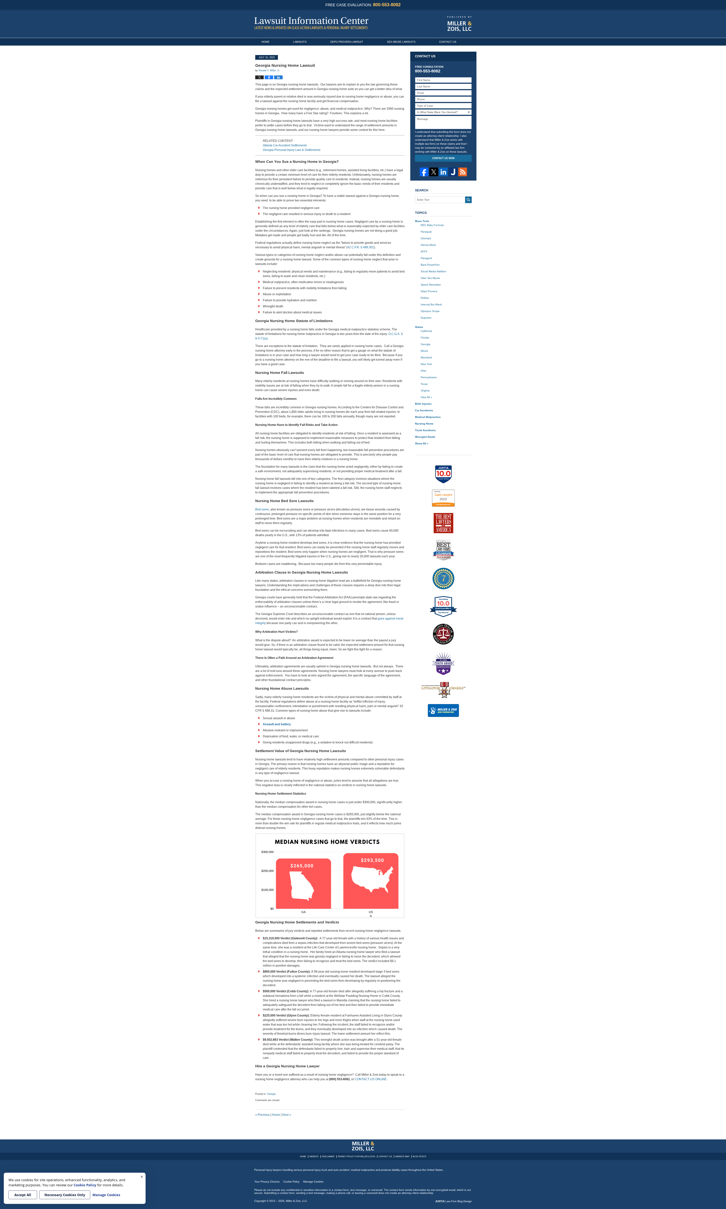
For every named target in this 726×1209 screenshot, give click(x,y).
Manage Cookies (313, 1181)
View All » (426, 397)
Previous (262, 1114)
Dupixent (426, 317)
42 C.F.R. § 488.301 (360, 247)
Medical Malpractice (428, 417)
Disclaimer (328, 1156)
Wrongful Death (425, 436)
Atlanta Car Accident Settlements (285, 145)
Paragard (426, 258)
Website (314, 1156)
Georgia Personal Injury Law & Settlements (291, 149)
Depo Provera (429, 291)
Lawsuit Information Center (311, 23)
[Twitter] (433, 172)
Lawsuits (299, 41)
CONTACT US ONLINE (371, 1079)
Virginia (425, 390)
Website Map (402, 1156)
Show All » (421, 443)
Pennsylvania (429, 377)
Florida (425, 337)
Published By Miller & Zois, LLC (459, 24)
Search (468, 199)
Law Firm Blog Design (453, 1201)
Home (265, 41)
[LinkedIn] (443, 172)
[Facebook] (424, 172)
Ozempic (426, 238)
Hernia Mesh (428, 244)
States (419, 326)
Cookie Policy (291, 1181)
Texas (424, 383)
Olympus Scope (430, 311)
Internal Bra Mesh (431, 304)
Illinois (424, 350)
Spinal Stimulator (431, 284)
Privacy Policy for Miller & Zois (356, 1156)
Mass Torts (422, 221)
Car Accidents (424, 410)
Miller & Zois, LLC (296, 1200)
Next (286, 1114)
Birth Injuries (423, 403)
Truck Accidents (425, 430)
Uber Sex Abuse (430, 278)
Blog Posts (419, 1156)
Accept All (22, 1195)
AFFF (424, 251)
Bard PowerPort (430, 264)
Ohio (423, 370)
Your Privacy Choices (267, 1181)
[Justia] (453, 172)
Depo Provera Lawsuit (346, 41)
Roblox (425, 297)
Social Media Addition (433, 271)
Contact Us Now (443, 158)
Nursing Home (424, 423)
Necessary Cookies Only (64, 1195)
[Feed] (462, 172)
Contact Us (447, 41)
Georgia (271, 1094)
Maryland (426, 357)
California (426, 330)
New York (426, 364)
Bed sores (262, 509)
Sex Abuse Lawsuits (401, 41)
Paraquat (426, 231)
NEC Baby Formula (432, 225)
